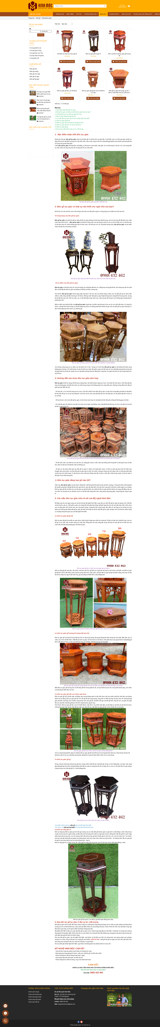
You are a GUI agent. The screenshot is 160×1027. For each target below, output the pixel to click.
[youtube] (81, 1022)
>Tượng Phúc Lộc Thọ (36, 53)
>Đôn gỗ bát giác (34, 79)
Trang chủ (31, 18)
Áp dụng (40, 35)
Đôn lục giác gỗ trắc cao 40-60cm (67, 90)
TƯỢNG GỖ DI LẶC (90, 14)
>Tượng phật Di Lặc (35, 48)
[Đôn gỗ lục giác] (40, 6)
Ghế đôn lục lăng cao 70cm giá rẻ (67, 54)
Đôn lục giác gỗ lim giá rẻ (93, 54)
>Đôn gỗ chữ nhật (34, 74)
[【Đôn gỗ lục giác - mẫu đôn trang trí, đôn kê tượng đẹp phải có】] (67, 41)
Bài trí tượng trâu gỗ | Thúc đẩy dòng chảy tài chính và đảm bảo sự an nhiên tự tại (44, 110)
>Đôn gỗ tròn (33, 69)
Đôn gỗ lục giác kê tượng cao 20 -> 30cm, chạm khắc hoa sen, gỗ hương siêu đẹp (119, 92)
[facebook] (78, 1022)
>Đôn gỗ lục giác (34, 76)
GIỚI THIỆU (70, 14)
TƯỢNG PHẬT (113, 14)
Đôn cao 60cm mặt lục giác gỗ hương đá (119, 54)
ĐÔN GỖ (103, 14)
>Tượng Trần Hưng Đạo (36, 55)
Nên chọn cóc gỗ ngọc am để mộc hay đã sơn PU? (43, 101)
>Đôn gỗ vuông (33, 71)
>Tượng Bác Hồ (34, 58)
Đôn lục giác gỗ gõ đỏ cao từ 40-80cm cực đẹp (93, 91)
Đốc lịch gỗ (126, 14)
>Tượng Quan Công (35, 50)
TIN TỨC (79, 14)
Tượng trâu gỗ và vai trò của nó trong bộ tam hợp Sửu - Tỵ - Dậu (44, 118)
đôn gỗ (38, 18)
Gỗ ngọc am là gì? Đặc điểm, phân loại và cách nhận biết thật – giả (44, 93)
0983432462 (122, 7)
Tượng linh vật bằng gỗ (142, 14)
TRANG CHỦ (60, 14)
